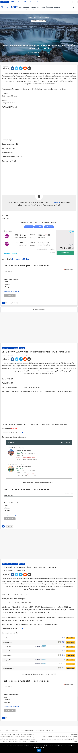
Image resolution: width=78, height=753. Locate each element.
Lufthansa (71, 739)
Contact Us (49, 730)
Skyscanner (69, 736)
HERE (22, 433)
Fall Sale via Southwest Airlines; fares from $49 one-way (28, 2)
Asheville (21, 348)
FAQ (1, 730)
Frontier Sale (9, 526)
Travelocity (75, 743)
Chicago (34, 20)
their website (55, 202)
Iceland (8, 303)
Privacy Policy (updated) (27, 730)
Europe (33, 7)
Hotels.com (60, 743)
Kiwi (67, 738)
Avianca (54, 739)
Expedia (63, 736)
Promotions (5, 348)
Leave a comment (39, 309)
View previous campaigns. (12, 291)
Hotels (42, 7)
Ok (39, 750)
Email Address (9, 272)
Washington (42, 20)
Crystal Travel (61, 738)
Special (50, 7)
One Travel (70, 738)
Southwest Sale (10, 718)
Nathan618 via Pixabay (20, 259)
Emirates (58, 739)
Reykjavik (14, 303)
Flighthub (53, 736)
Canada (26, 7)
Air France (49, 739)
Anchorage (14, 348)
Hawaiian (66, 739)
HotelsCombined (67, 743)
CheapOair (74, 736)
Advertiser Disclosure (11, 730)
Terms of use (40, 730)
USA (20, 7)
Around (57, 7)
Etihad (62, 739)
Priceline (49, 736)
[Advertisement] (39, 123)
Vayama (76, 738)
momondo (58, 736)
